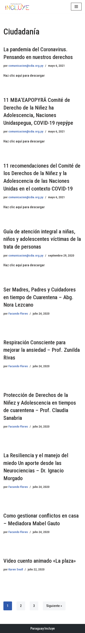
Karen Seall (15, 569)
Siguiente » (54, 606)
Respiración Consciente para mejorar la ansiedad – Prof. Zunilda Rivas (41, 350)
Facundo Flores (18, 313)
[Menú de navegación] (76, 6)
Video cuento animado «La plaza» (39, 561)
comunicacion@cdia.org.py (25, 65)
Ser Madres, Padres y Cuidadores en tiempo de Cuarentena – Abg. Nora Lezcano (39, 297)
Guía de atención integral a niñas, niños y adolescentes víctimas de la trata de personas (42, 239)
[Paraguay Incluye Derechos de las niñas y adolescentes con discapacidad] (17, 6)
